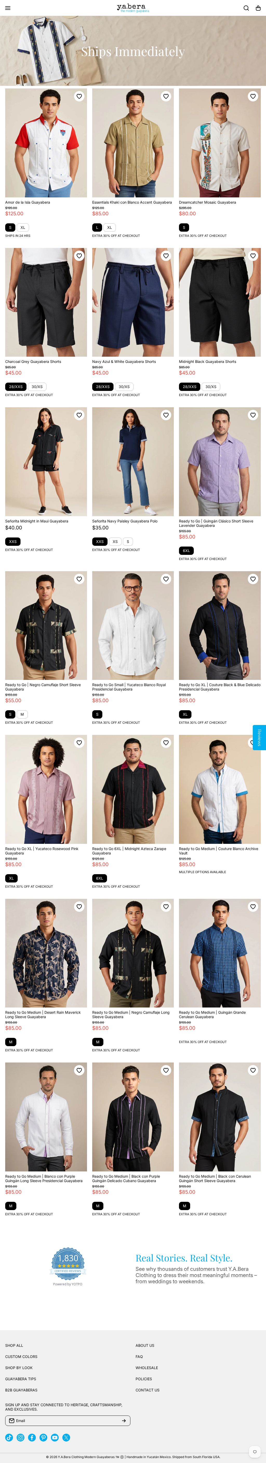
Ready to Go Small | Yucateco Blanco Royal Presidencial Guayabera (129, 686)
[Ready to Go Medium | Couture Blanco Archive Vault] (220, 789)
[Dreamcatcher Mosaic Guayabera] (220, 142)
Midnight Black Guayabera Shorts (207, 361)
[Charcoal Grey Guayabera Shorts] (46, 302)
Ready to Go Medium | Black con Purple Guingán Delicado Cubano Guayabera (126, 1178)
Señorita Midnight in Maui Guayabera (36, 521)
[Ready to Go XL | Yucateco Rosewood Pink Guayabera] (46, 789)
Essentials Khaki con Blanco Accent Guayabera (132, 202)
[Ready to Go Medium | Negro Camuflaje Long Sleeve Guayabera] (133, 953)
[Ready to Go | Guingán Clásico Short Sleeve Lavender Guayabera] (220, 461)
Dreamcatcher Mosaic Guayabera (207, 202)
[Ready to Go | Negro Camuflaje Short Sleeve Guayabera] (46, 625)
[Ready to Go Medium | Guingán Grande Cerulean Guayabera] (220, 953)
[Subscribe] (123, 1421)
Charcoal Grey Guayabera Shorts (33, 361)
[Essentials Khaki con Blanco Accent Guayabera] (133, 142)
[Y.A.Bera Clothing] (133, 8)
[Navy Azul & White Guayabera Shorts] (133, 302)
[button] (258, 8)
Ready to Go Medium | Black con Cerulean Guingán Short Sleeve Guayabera (215, 1178)
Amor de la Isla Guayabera (27, 202)
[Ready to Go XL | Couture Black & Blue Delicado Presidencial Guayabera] (220, 625)
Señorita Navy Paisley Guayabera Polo (124, 521)
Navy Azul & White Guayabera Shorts (124, 361)
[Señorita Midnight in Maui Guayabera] (46, 461)
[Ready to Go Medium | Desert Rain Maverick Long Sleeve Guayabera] (46, 953)
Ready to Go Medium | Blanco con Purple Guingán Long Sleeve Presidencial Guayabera (44, 1178)
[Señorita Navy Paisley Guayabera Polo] (133, 461)
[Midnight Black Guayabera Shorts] (220, 302)
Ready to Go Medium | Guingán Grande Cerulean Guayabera (212, 1014)
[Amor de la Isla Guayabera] (46, 142)
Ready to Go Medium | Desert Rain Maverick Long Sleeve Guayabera (43, 1014)
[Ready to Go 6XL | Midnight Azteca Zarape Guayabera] (133, 789)
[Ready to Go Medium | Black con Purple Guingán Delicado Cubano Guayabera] (133, 1116)
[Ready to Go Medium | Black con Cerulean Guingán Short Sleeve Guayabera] (220, 1116)
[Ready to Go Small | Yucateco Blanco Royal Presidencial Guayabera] (133, 625)
